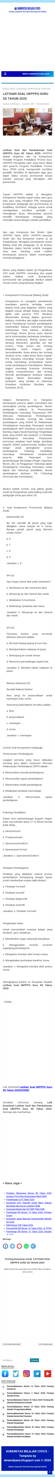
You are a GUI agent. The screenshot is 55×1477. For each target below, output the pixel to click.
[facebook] (5, 1246)
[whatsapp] (26, 1246)
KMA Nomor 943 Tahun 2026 (19, 1225)
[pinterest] (19, 1246)
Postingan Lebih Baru (11, 1344)
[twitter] (12, 1246)
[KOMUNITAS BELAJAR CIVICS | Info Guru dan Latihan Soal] (27, 9)
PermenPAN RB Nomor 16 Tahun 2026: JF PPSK (29, 1228)
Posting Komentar (42, 104)
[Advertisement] (27, 42)
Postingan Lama (45, 1344)
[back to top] (50, 1472)
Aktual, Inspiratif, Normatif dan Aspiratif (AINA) (27, 1466)
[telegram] (33, 1246)
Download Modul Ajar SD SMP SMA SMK (25, 1209)
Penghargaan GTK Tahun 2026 (20, 1199)
